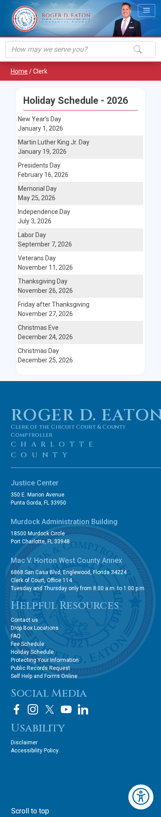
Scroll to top (30, 811)
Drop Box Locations (35, 628)
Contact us (24, 620)
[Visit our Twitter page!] (49, 709)
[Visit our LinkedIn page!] (83, 709)
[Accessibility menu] (140, 797)
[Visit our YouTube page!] (66, 709)
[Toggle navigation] (146, 10)
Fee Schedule (27, 644)
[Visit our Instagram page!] (33, 709)
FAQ (16, 636)
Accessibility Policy (35, 750)
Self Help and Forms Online (44, 676)
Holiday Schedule (32, 652)
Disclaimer (24, 742)
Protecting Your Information (45, 660)
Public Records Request (40, 668)
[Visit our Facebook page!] (16, 709)
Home (19, 71)
